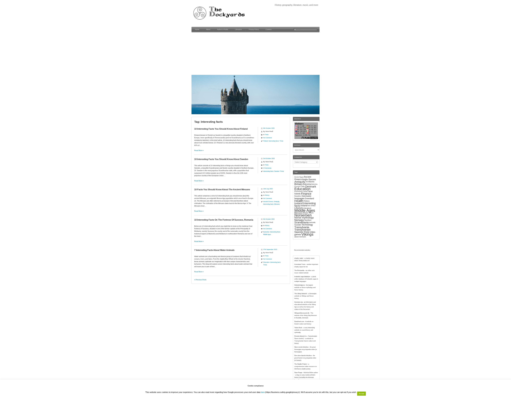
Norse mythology (304, 217)
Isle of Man (312, 206)
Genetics (297, 196)
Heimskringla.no (299, 285)
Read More (198, 150)
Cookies (269, 29)
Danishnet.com (299, 321)
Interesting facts (274, 141)
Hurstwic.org (298, 302)
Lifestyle (298, 208)
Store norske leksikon (301, 347)
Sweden (276, 171)
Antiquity (276, 201)
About (208, 29)
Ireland (303, 205)
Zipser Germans (300, 237)
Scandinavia (301, 222)
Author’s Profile (222, 29)
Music (305, 213)
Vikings (307, 234)
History (267, 195)
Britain (298, 184)
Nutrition (307, 220)
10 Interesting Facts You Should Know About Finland (221, 129)
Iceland (298, 203)
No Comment (267, 138)
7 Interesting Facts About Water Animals (214, 250)
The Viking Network (300, 293)
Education (266, 262)
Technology (307, 224)
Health (298, 201)
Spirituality (312, 222)
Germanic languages (302, 197)
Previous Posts (201, 280)
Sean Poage (298, 372)
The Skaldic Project (300, 364)
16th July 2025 (268, 189)
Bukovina (266, 232)
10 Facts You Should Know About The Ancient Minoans (222, 189)
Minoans (277, 204)
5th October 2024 (269, 219)
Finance (306, 193)
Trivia (266, 134)
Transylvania (301, 227)
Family (305, 191)
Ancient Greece (268, 201)
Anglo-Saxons (309, 179)
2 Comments (267, 168)
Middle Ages (267, 234)
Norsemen (303, 215)
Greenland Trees (299, 264)
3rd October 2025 (269, 158)
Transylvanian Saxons (302, 230)
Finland (265, 141)
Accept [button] (361, 394)
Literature (238, 29)
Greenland (309, 198)
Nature (311, 213)
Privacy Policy (254, 29)
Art (307, 182)
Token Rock (298, 327)
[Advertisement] (255, 53)
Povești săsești (299, 336)
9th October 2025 (269, 128)
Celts (303, 186)
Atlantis (311, 182)
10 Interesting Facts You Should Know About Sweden (221, 159)
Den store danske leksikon (303, 355)
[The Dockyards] (220, 4)
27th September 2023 (270, 249)
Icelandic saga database (302, 276)
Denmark (310, 186)
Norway (299, 220)
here (263, 392)
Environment (298, 191)
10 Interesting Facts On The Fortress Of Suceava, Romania (223, 220)
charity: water (298, 258)
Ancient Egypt (298, 177)
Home (197, 29)
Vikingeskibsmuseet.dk (301, 313)
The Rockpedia (299, 270)
